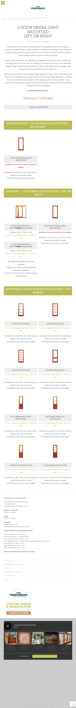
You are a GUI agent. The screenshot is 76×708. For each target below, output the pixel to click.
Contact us (9, 561)
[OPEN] (11, 638)
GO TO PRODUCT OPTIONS (38, 41)
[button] (3, 3)
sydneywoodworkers (11, 634)
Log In (52, 704)
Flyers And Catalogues (14, 564)
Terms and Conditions (13, 572)
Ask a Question (38, 107)
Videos (7, 568)
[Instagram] (16, 643)
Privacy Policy (10, 576)
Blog (7, 579)
